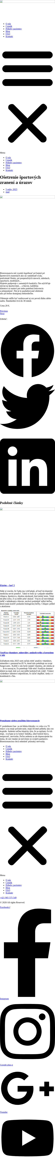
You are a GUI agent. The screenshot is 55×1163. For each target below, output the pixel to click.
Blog (8, 31)
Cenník (9, 26)
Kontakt (9, 36)
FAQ (8, 34)
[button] (27, 97)
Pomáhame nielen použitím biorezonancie (20, 720)
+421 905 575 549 (8, 897)
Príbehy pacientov (14, 29)
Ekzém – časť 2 (7, 585)
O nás (8, 23)
